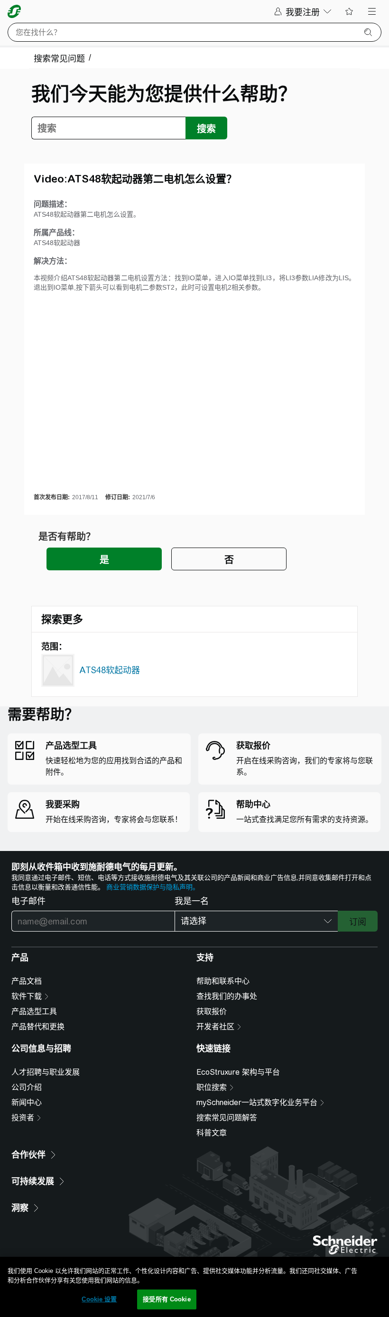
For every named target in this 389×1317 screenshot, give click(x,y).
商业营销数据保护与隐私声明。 (152, 887)
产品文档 (26, 981)
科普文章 (211, 1132)
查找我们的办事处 (226, 996)
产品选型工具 (34, 1011)
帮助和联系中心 (223, 981)
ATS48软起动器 (109, 670)
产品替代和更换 (38, 1026)
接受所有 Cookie (166, 1299)
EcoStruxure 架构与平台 (238, 1072)
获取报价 (211, 1011)
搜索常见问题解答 (226, 1117)
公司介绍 (26, 1087)
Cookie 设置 (99, 1299)
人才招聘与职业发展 (45, 1072)
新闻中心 (26, 1102)
